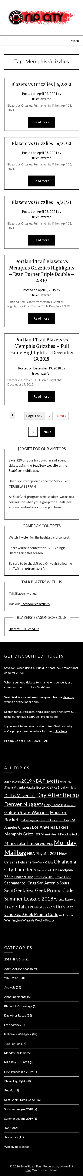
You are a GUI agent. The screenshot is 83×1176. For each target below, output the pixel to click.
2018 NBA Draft (12, 781)
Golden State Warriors (26, 812)
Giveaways (70, 805)
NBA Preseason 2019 (18, 1071)
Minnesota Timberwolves (28, 843)
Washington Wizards (19, 920)
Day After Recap (57, 794)
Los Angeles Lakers (50, 826)
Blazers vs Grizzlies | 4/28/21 (41, 84)
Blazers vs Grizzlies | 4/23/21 (41, 202)
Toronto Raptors (64, 899)
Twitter (24, 537)
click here (61, 731)
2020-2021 (11, 978)
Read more (41, 122)
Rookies (9, 1090)
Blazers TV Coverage (18, 1006)
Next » (62, 416)
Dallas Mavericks (20, 795)
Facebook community (35, 604)
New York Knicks (42, 862)
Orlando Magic (43, 870)
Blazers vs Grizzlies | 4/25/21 (42, 143)
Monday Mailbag (15, 1053)
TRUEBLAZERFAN (41, 907)
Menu (74, 41)
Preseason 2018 (44, 877)
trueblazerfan (41, 99)
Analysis (9, 987)
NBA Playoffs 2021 (43, 853)
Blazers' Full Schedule (24, 629)
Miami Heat (49, 834)
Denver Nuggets (24, 804)
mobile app (31, 702)
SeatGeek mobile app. (24, 470)
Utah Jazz (64, 906)
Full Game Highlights (17, 1034)
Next (47, 431)
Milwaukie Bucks (68, 834)
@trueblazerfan (36, 568)
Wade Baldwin (66, 915)
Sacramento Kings (20, 882)
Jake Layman (30, 820)
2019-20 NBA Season (18, 969)
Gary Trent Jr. (54, 805)
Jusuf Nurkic (49, 820)
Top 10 (9, 1128)
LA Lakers (64, 820)
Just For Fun (12, 1043)
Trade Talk (15, 907)
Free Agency (12, 1025)
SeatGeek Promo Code (50, 890)
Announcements (15, 997)
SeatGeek (14, 890)
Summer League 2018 (28, 898)
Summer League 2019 (18, 1118)
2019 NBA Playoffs (40, 780)
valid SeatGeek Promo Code (31, 914)
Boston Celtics (46, 787)
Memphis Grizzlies (22, 833)
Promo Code (63, 877)
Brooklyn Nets (67, 787)
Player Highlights (15, 1081)
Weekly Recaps (44, 920)
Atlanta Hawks (25, 787)
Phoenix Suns (23, 877)
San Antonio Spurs (53, 882)
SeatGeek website (45, 465)
